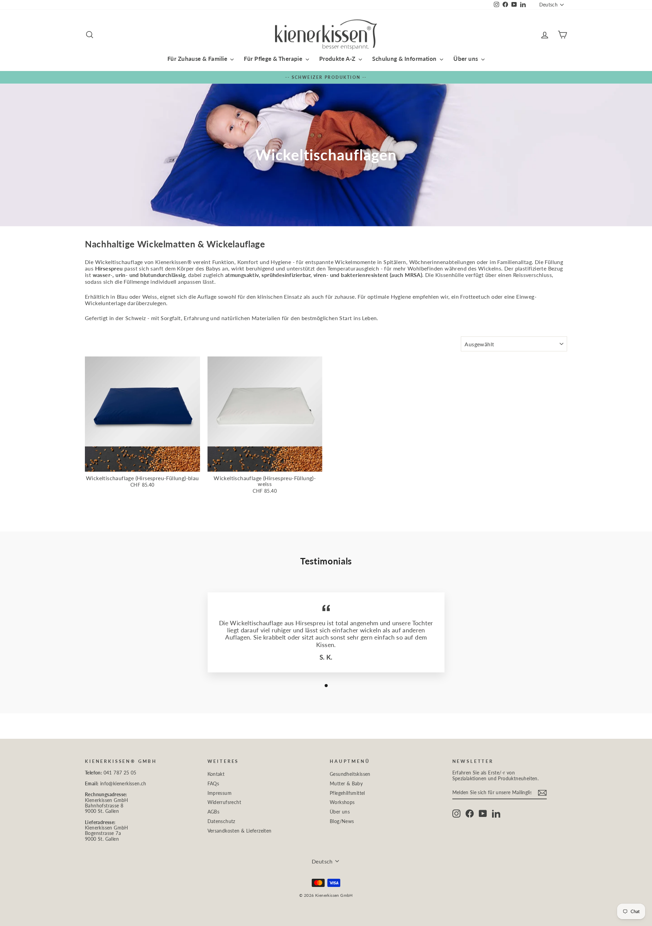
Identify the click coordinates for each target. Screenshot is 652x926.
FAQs (213, 783)
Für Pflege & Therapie (274, 58)
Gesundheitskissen (350, 774)
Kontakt (216, 774)
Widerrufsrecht (224, 802)
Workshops (342, 802)
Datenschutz (221, 821)
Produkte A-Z (338, 58)
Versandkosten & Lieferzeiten (239, 831)
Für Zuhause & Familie (198, 58)
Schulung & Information (405, 58)
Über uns (466, 58)
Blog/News (342, 821)
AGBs (213, 812)
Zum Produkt (142, 464)
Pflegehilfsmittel (347, 793)
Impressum (219, 793)
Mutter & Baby (346, 783)
